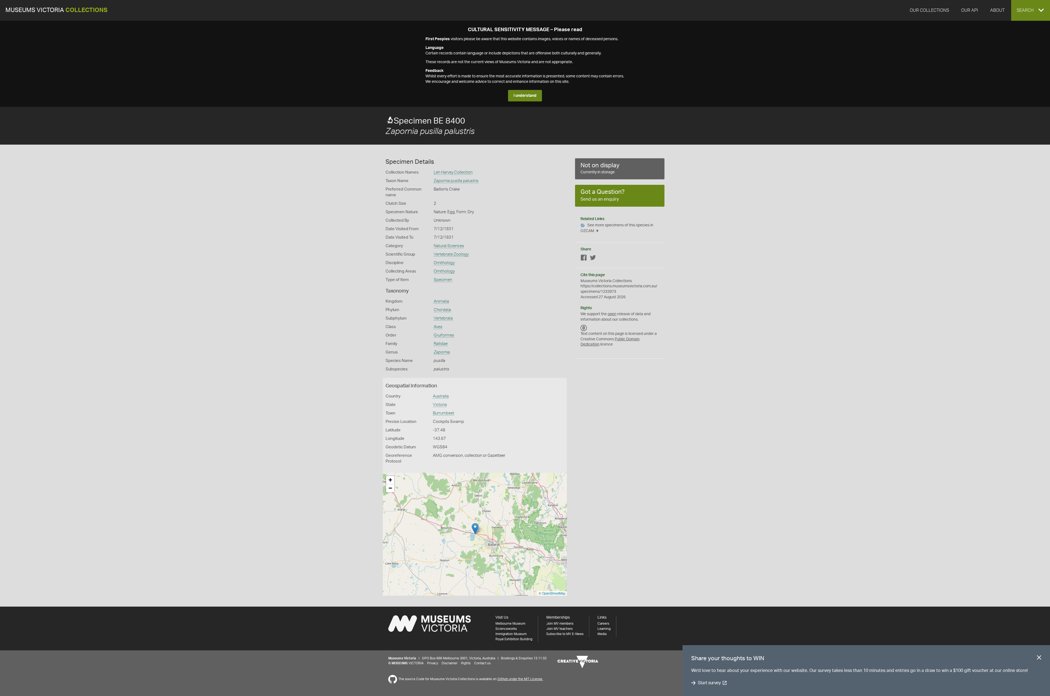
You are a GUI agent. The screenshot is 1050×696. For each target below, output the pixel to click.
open (612, 314)
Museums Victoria (56, 10)
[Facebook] (584, 259)
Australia (441, 396)
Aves (438, 327)
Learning (604, 628)
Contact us (482, 663)
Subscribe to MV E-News (565, 634)
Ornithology (444, 263)
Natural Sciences (449, 246)
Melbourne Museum (510, 623)
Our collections (929, 10)
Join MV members (559, 623)
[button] (1030, 10)
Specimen (443, 280)
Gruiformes (444, 335)
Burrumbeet (443, 413)
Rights (466, 663)
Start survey (709, 683)
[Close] (1039, 658)
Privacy (432, 663)
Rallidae (441, 344)
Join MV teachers (559, 628)
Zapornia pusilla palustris (456, 181)
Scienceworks (506, 628)
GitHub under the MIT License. (520, 679)
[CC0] (584, 328)
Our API (969, 10)
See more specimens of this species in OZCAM (617, 228)
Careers (603, 623)
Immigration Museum (511, 634)
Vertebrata (443, 318)
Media (601, 634)
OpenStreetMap (553, 593)
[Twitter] (593, 259)
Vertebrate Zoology (451, 254)
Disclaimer (449, 663)
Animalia (441, 301)
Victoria (440, 405)
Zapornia (442, 352)
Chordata (442, 310)
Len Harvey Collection (453, 172)
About (997, 10)
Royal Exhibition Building (513, 639)
